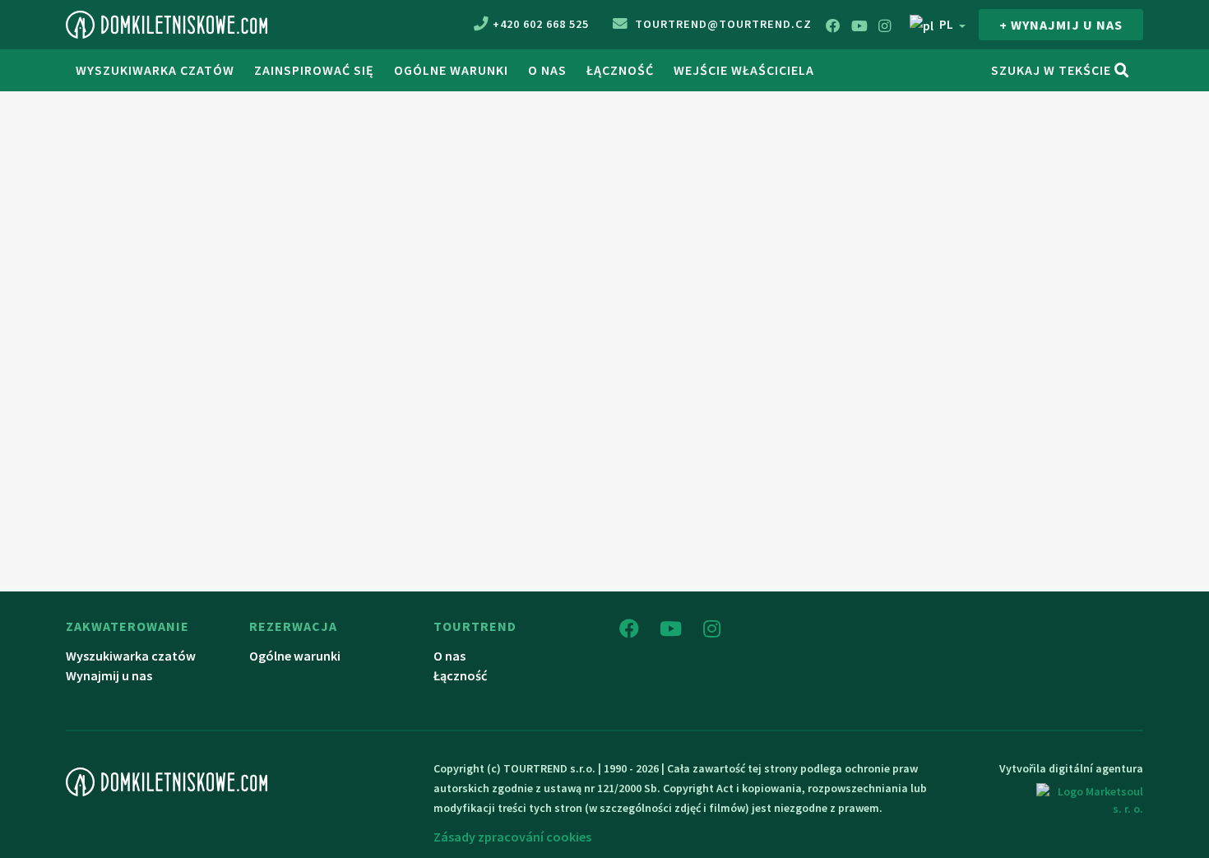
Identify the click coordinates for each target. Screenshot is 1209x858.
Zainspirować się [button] (314, 70)
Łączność (620, 70)
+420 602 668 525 (541, 23)
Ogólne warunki (451, 70)
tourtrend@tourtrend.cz (722, 23)
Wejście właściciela (744, 70)
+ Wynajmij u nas (1061, 24)
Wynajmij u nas (109, 675)
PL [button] (946, 24)
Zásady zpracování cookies (512, 836)
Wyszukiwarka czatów (155, 70)
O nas (547, 70)
